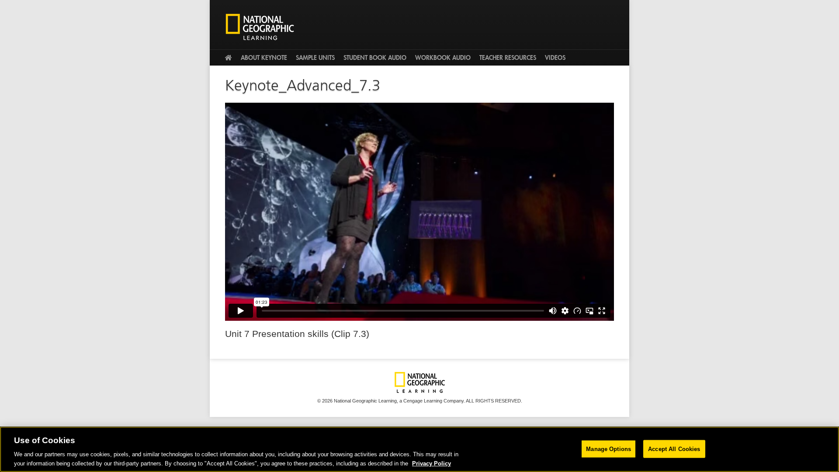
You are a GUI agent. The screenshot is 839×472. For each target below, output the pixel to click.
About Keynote (264, 58)
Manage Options (608, 449)
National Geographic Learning (263, 26)
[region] (419, 449)
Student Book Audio (374, 58)
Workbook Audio (443, 58)
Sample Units (315, 58)
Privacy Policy (431, 463)
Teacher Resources (507, 58)
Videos (555, 58)
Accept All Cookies (674, 449)
